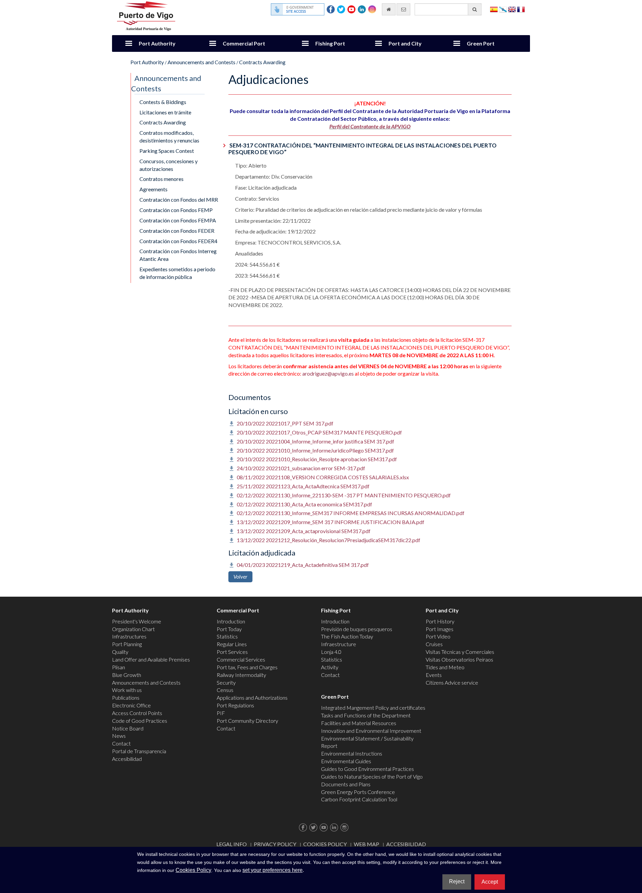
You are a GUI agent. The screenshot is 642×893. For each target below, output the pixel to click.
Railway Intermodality (241, 675)
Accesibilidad (127, 759)
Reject (456, 881)
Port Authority (157, 43)
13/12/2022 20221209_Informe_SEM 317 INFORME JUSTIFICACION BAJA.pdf (330, 522)
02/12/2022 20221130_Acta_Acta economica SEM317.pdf (304, 504)
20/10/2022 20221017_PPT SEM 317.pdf (285, 423)
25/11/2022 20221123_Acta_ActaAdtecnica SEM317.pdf (303, 486)
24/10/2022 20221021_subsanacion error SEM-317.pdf (301, 468)
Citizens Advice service (452, 682)
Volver (240, 576)
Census (225, 690)
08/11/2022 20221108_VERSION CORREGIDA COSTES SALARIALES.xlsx (323, 477)
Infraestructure (338, 644)
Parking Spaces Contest (166, 150)
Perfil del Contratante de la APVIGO (370, 126)
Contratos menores (161, 179)
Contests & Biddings (162, 102)
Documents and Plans (345, 784)
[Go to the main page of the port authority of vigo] (146, 15)
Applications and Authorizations (252, 697)
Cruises (434, 644)
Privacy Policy (275, 844)
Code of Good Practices (139, 720)
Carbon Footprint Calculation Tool (359, 799)
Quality (120, 652)
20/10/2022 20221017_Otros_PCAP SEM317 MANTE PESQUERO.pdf (319, 432)
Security (226, 682)
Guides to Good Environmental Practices (367, 769)
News (119, 735)
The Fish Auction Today (347, 636)
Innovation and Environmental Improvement (371, 730)
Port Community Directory (247, 720)
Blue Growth (126, 675)
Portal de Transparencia (139, 751)
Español (494, 9)
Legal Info (231, 844)
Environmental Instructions (351, 753)
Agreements (153, 189)
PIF (221, 713)
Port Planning (127, 644)
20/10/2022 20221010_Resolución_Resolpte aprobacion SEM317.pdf (317, 459)
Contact (121, 743)
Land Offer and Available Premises (151, 659)
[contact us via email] (403, 9)
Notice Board (127, 728)
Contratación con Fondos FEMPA (177, 220)
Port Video (438, 636)
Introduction (231, 621)
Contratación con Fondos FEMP (176, 210)
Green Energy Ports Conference (358, 792)
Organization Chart (133, 629)
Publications (125, 697)
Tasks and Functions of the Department (366, 715)
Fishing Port (330, 43)
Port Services (232, 652)
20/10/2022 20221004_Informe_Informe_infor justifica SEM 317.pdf (315, 441)
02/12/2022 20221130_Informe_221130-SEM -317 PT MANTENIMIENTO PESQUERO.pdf (344, 495)
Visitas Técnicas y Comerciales (460, 652)
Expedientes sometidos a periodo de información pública (177, 273)
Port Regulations (235, 705)
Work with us (127, 690)
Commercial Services (241, 659)
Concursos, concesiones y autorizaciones (168, 165)
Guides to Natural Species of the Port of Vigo (372, 776)
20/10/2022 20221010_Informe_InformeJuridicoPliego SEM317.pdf (315, 450)
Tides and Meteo (445, 667)
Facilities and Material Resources (358, 723)
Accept (489, 882)
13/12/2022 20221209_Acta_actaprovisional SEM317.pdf (303, 531)
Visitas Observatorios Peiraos (459, 659)
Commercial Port (244, 43)
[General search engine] (474, 9)
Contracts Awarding (262, 62)
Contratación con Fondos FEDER (176, 230)
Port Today (229, 629)
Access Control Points (137, 713)
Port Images (439, 629)
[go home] (389, 9)
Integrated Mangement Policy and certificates (373, 707)
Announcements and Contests (201, 62)
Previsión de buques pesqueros (356, 629)
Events (434, 675)
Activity (329, 667)
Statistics (227, 636)
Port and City (405, 43)
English (512, 9)
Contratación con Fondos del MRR (178, 199)
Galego (503, 9)
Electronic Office (131, 705)
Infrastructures (129, 636)
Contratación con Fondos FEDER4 (178, 241)
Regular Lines (232, 644)
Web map (366, 844)
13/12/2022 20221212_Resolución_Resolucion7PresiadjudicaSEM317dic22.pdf (328, 540)
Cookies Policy (325, 844)
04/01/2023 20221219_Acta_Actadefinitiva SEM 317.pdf (303, 565)
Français (521, 9)
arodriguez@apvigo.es (328, 373)
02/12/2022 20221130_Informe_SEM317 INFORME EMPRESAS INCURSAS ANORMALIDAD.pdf (350, 513)
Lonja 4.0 (331, 652)
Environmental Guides (346, 761)
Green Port (481, 43)
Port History (440, 621)
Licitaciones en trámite (165, 112)
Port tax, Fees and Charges (247, 667)
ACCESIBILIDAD (406, 844)
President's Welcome (136, 621)
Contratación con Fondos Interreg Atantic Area (178, 255)
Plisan (118, 667)
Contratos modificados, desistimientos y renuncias (169, 136)
